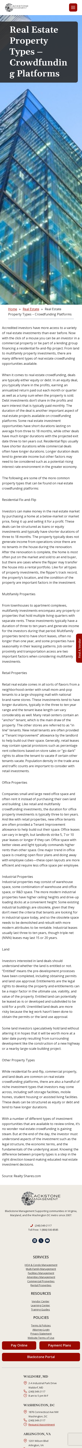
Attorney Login (41, 1329)
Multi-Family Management (41, 1269)
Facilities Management (41, 1273)
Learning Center (40, 1305)
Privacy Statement (41, 1333)
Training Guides (40, 1309)
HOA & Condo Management (41, 1265)
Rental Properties (40, 1285)
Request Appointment (41, 1424)
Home (12, 309)
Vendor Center (40, 1301)
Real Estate (31, 309)
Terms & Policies (41, 1325)
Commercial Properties (41, 1281)
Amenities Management (41, 1277)
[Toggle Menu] (73, 7)
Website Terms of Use (41, 1338)
